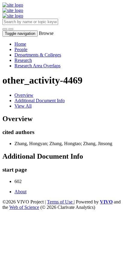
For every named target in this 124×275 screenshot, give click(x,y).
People (20, 49)
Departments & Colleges (37, 54)
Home (20, 44)
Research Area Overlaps (37, 65)
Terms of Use (60, 201)
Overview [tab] (23, 95)
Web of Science (24, 207)
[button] (4, 29)
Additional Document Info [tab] (39, 100)
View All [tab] (23, 105)
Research (23, 60)
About (20, 191)
